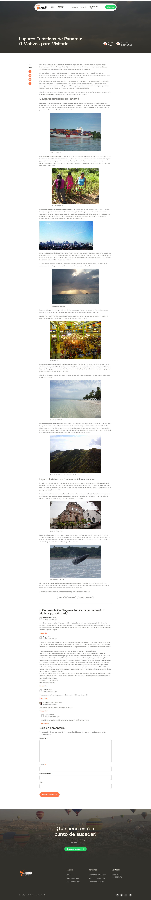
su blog (69, 592)
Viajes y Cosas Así (71, 67)
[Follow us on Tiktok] (130, 895)
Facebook (87, 592)
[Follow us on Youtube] (125, 895)
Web (40, 782)
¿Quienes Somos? (61, 7)
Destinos (83, 7)
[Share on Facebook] (29, 71)
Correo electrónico (45, 773)
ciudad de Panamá (47, 216)
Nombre (42, 764)
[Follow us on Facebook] (117, 895)
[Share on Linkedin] (29, 79)
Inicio (53, 7)
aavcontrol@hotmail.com (83, 627)
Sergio (45, 637)
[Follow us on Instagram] (121, 895)
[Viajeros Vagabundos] (42, 873)
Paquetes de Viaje (93, 7)
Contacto (75, 7)
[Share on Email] (29, 75)
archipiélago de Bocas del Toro (88, 430)
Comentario (43, 738)
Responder (43, 633)
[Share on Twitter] (29, 83)
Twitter (77, 592)
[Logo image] (43, 7)
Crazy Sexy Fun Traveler (50, 702)
